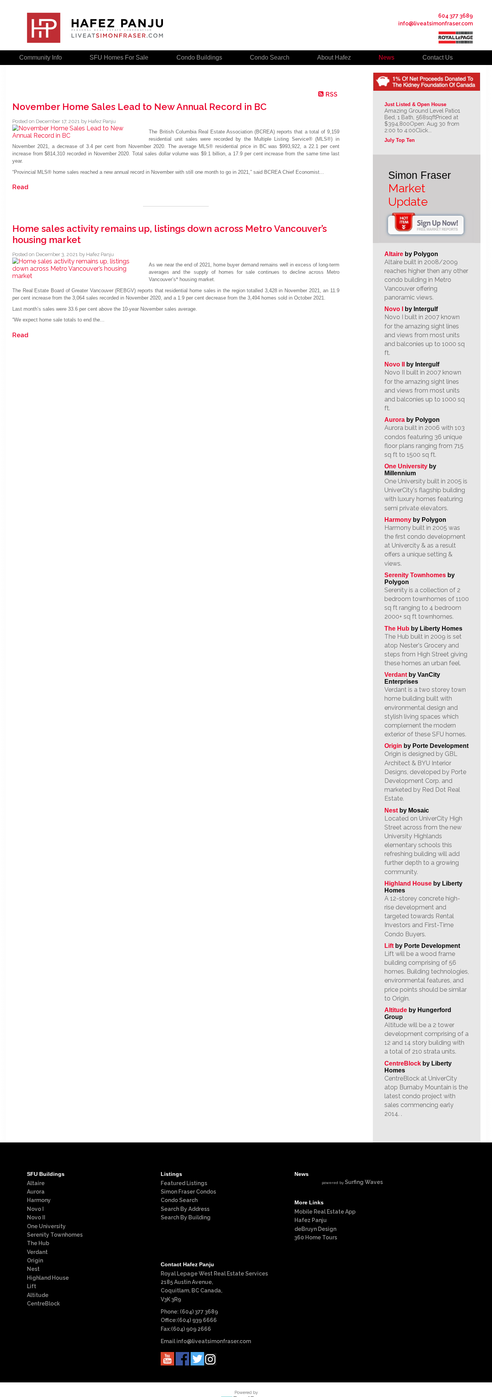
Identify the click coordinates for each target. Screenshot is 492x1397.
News (386, 57)
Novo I (393, 309)
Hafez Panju (310, 1220)
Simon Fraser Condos (188, 1192)
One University (405, 466)
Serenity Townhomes (415, 575)
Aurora (394, 419)
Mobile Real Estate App (325, 1212)
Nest (391, 810)
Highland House (408, 883)
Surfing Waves (364, 1182)
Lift (389, 945)
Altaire (394, 254)
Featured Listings (184, 1183)
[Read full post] (77, 132)
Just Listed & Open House (415, 104)
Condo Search (179, 1200)
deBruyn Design (315, 1229)
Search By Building (186, 1217)
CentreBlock (402, 1063)
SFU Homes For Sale (119, 57)
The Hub (396, 628)
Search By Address (185, 1209)
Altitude (395, 1010)
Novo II (394, 364)
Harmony (397, 519)
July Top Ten (399, 140)
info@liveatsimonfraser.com (435, 23)
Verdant (395, 674)
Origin (393, 746)
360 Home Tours (315, 1237)
